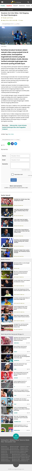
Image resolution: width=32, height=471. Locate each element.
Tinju (15, 395)
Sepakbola (9, 5)
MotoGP (15, 5)
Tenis (15, 369)
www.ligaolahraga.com (18, 469)
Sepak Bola (16, 343)
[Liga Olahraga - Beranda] (16, 2)
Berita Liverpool (25, 449)
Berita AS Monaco (17, 460)
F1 (14, 386)
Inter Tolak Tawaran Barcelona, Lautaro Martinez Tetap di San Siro (21, 211)
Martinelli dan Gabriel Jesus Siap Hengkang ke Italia (22, 199)
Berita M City (25, 460)
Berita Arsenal (25, 448)
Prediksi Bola (17, 430)
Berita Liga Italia (14, 448)
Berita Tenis (5, 452)
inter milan (11, 134)
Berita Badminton (6, 449)
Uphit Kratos (10, 18)
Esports (15, 413)
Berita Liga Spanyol (15, 449)
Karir (14, 442)
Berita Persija (5, 456)
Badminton (22, 5)
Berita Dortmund (16, 457)
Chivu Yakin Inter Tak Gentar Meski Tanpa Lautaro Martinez (21, 220)
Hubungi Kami (9, 442)
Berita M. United (25, 446)
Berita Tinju (5, 451)
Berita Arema (5, 459)
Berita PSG (24, 452)
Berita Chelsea (25, 451)
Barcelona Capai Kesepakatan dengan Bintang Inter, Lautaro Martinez (21, 241)
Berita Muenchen (26, 456)
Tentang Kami (5, 440)
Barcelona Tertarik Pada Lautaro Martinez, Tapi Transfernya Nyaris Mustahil (22, 251)
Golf (15, 404)
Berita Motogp (6, 448)
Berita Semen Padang (7, 457)
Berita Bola (5, 446)
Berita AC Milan (16, 459)
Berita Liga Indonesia (15, 452)
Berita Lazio (25, 454)
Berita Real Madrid (17, 456)
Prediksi (3, 5)
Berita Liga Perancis (15, 451)
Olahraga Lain (17, 421)
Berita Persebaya (6, 460)
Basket (28, 5)
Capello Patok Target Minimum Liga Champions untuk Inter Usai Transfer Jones (21, 231)
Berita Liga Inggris (15, 446)
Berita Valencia (26, 457)
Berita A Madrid (26, 459)
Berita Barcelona (17, 454)
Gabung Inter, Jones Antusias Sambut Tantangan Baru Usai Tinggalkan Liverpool (14, 127)
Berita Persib (5, 454)
